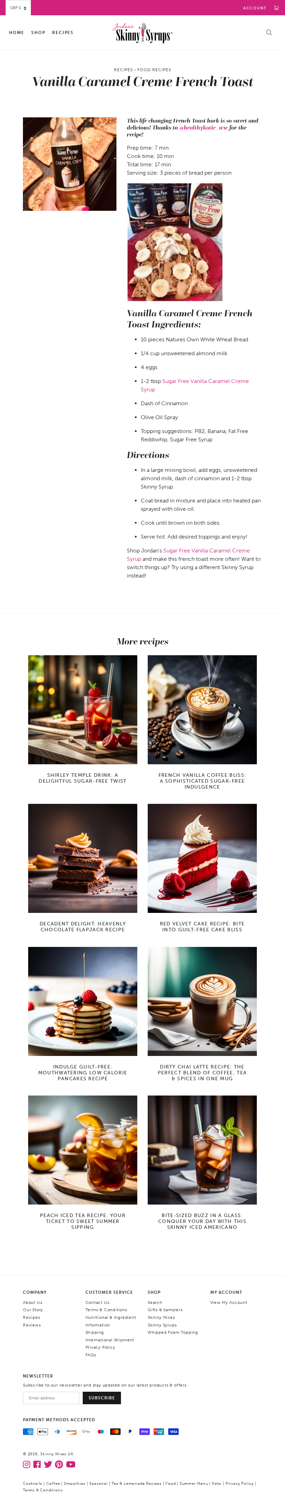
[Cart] (276, 8)
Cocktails (32, 1483)
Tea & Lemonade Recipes (137, 1483)
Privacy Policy (100, 1347)
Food (170, 1483)
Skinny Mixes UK (56, 1454)
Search (155, 1302)
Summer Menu (194, 1483)
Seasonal (98, 1483)
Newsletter (38, 1376)
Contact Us (97, 1302)
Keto (216, 1483)
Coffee (53, 1483)
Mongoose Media (118, 1490)
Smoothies (75, 1483)
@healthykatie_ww (203, 127)
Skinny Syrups (162, 1325)
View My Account (228, 1302)
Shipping (95, 1332)
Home (16, 32)
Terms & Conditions (106, 1309)
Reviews (32, 1325)
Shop (38, 32)
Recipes (63, 32)
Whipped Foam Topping (173, 1332)
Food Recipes (154, 69)
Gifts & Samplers (165, 1309)
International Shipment (110, 1340)
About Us (32, 1302)
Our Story (33, 1309)
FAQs (91, 1354)
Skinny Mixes (161, 1317)
